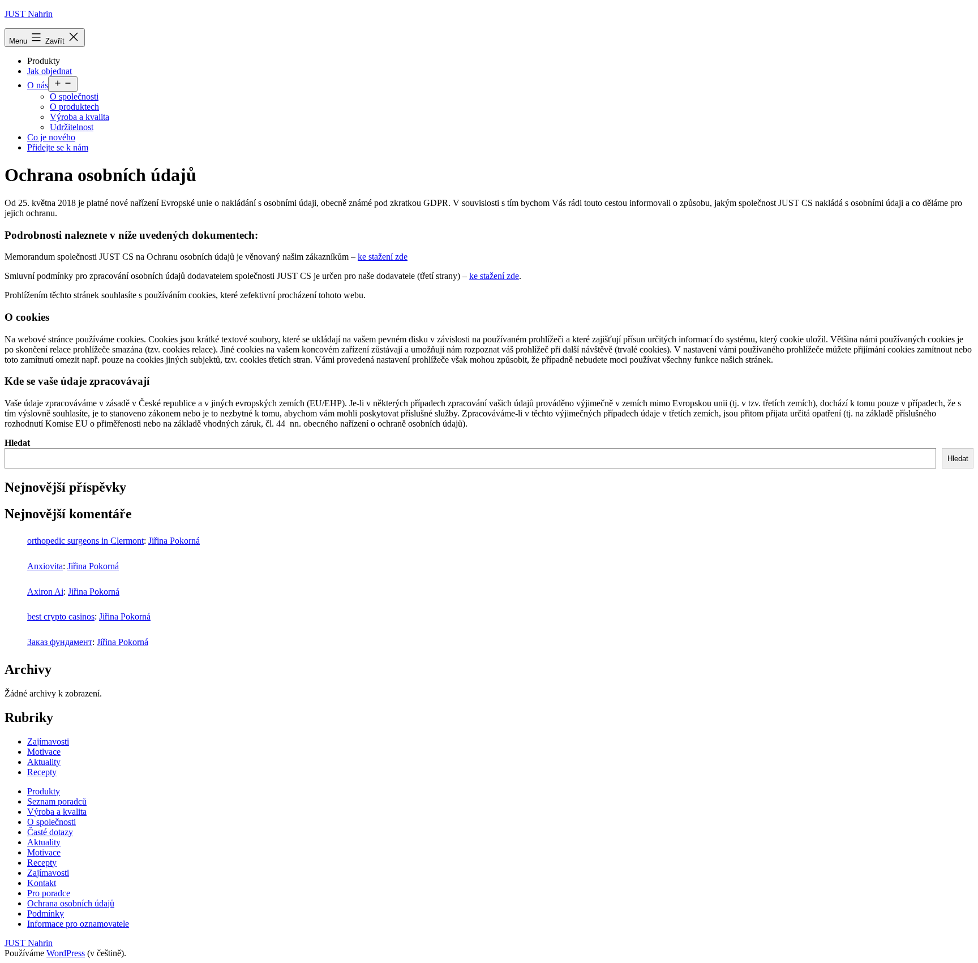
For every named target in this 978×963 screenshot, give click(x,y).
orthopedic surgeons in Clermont (85, 540)
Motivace (44, 751)
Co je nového (51, 137)
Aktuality (44, 762)
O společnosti (74, 96)
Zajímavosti (48, 741)
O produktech (74, 106)
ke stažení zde (383, 256)
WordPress (65, 953)
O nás (37, 85)
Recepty (42, 772)
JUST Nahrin (29, 14)
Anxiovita (45, 566)
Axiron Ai (45, 591)
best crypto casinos (61, 616)
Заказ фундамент (59, 642)
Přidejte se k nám (57, 147)
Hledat (17, 443)
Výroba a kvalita (79, 117)
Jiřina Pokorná (174, 540)
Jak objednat (49, 71)
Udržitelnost (71, 127)
